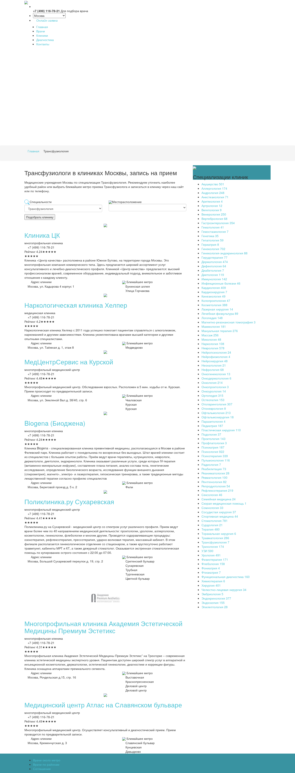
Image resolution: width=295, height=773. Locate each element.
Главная (42, 27)
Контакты (42, 44)
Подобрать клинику (39, 217)
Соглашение (42, 769)
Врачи (40, 31)
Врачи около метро (46, 760)
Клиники (42, 35)
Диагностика (45, 40)
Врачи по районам (46, 764)
